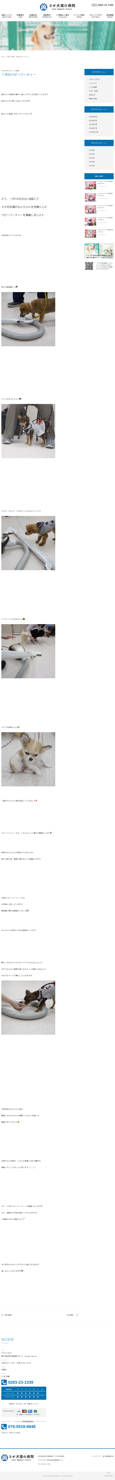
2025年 (92, 154)
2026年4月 (93, 117)
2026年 (92, 150)
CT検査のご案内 (62, 16)
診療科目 (33, 16)
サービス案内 (79, 16)
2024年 (92, 158)
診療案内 (20, 16)
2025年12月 (93, 132)
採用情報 (110, 16)
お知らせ (92, 95)
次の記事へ (70, 1315)
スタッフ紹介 (93, 91)
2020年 (92, 162)
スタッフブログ (95, 16)
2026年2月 (93, 124)
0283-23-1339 (20, 1382)
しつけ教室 (93, 87)
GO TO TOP (109, 1476)
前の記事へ (9, 1315)
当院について (6, 16)
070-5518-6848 (21, 1426)
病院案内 (46, 16)
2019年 (92, 166)
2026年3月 (93, 120)
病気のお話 (93, 99)
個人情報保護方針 (108, 1456)
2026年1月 (93, 128)
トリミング (93, 83)
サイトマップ (96, 1456)
